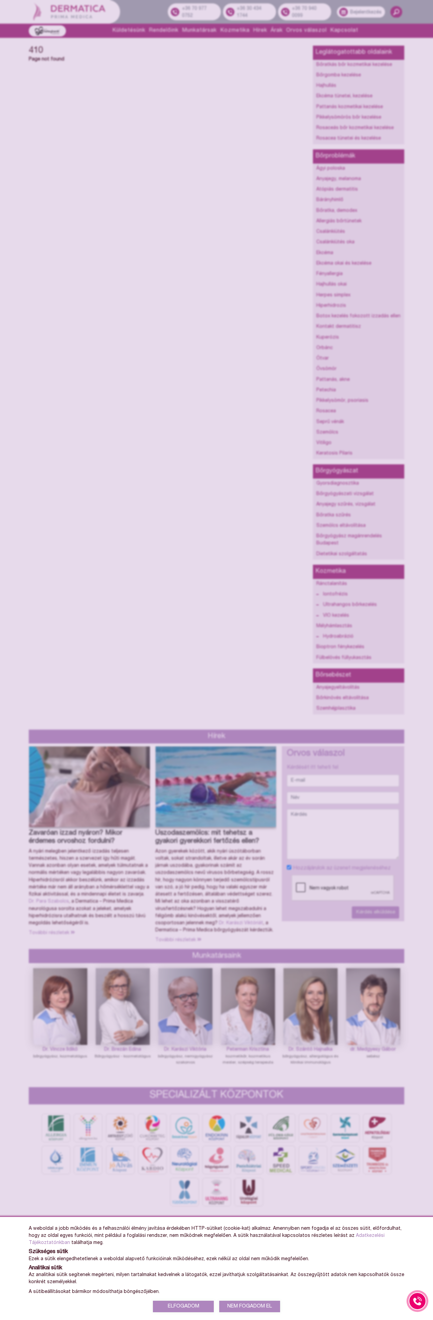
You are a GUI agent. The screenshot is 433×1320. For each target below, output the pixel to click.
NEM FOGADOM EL (249, 1306)
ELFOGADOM (183, 1306)
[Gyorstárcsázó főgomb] (417, 1301)
